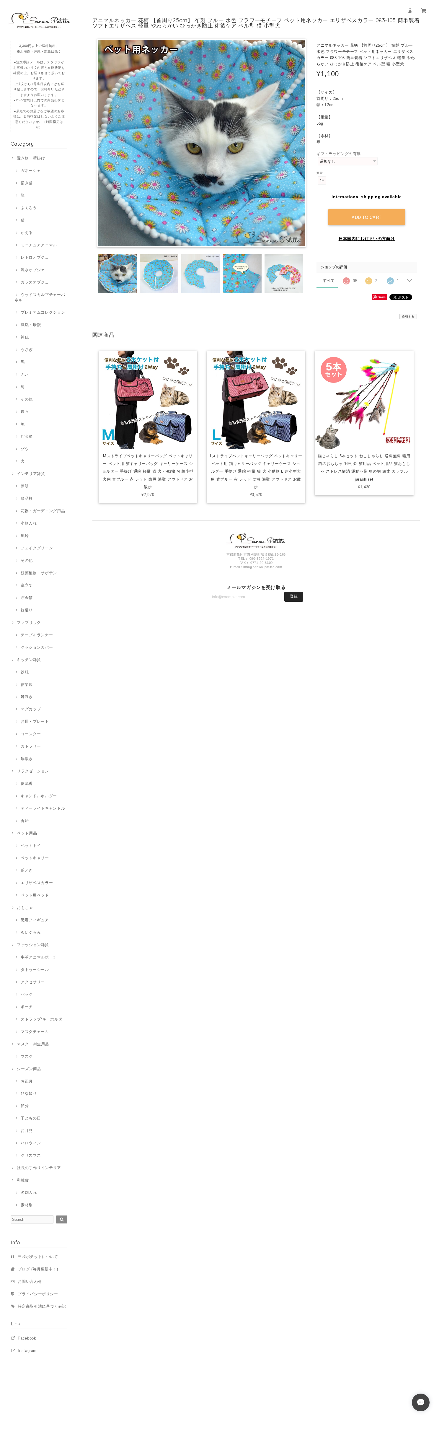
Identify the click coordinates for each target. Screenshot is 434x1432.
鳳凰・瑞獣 (31, 325)
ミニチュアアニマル (39, 245)
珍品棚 (27, 498)
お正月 (27, 1081)
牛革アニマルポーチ (39, 957)
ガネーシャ (31, 170)
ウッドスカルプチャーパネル (39, 297)
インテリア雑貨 (31, 473)
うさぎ (27, 349)
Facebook (27, 1338)
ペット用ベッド (35, 895)
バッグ (27, 994)
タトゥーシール (35, 969)
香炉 (25, 820)
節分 (25, 1106)
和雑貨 (23, 1180)
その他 (27, 399)
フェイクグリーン (37, 548)
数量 (319, 173)
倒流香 (27, 783)
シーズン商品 (29, 1069)
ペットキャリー (35, 858)
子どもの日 (31, 1118)
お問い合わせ (30, 1281)
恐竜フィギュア (35, 920)
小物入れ (29, 523)
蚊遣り (27, 610)
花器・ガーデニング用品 (43, 511)
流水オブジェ (33, 270)
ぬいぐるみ (31, 932)
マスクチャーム (35, 1031)
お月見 (27, 1130)
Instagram (27, 1350)
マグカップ (31, 709)
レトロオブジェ (35, 257)
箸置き (27, 696)
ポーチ (27, 1007)
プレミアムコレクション (43, 312)
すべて (329, 280)
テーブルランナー (37, 635)
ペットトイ (31, 845)
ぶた (25, 374)
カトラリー (31, 746)
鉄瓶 (25, 672)
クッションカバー (37, 647)
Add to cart (367, 217)
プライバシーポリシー (38, 1294)
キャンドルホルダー (39, 796)
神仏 (25, 337)
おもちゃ (25, 907)
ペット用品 (27, 833)
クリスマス (31, 1155)
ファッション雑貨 (33, 945)
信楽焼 (27, 684)
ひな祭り (29, 1093)
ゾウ (25, 449)
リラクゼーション (33, 771)
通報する (408, 316)
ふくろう (29, 208)
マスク (27, 1056)
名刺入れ (29, 1192)
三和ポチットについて (38, 1256)
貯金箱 (27, 436)
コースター (31, 734)
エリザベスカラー (37, 883)
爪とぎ (27, 870)
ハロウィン (31, 1143)
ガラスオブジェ (35, 282)
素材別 (27, 1205)
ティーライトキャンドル (43, 808)
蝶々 (25, 411)
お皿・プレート (35, 721)
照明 (25, 486)
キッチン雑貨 (29, 660)
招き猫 (27, 183)
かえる (27, 232)
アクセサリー (33, 982)
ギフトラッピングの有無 (338, 154)
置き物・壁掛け (31, 158)
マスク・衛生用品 (33, 1044)
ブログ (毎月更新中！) (38, 1269)
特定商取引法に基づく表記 (42, 1306)
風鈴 (25, 535)
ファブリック (29, 622)
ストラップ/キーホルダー (43, 1019)
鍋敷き (27, 758)
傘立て (27, 585)
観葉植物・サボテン (39, 573)
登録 (294, 596)
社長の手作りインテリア (39, 1168)
